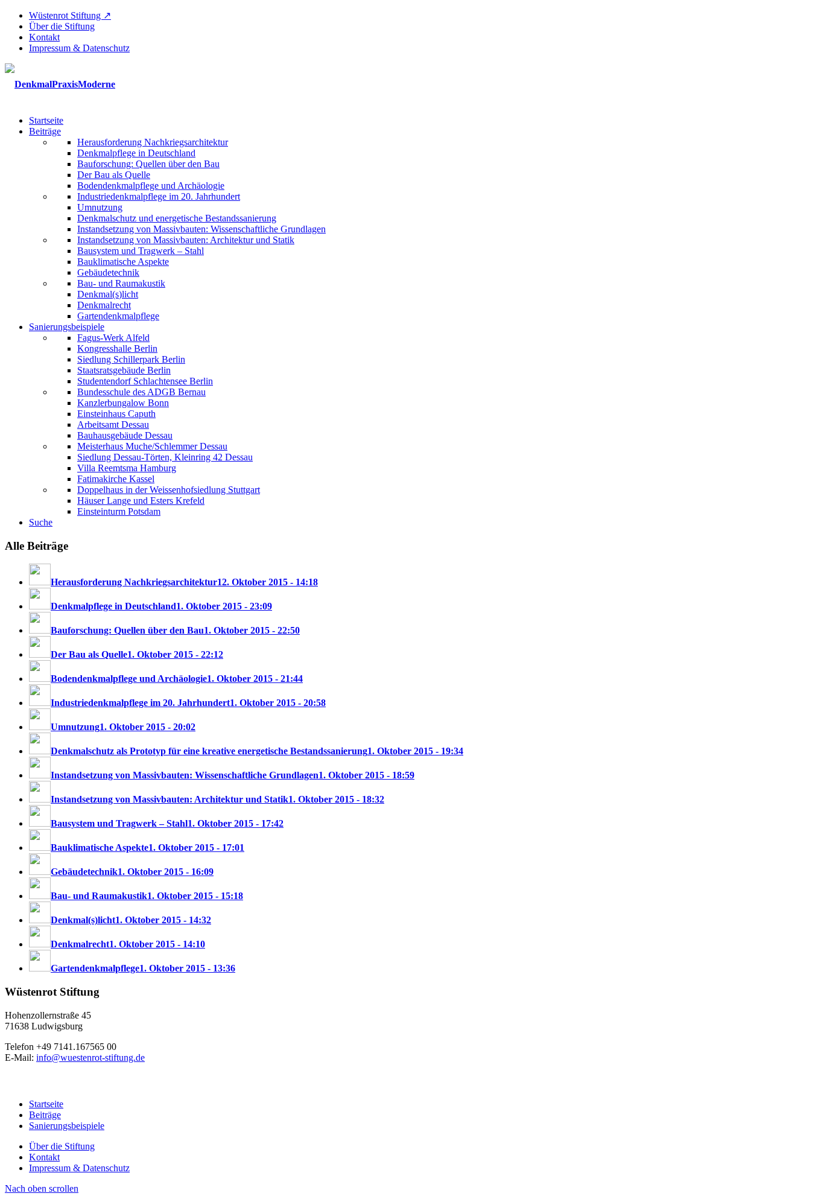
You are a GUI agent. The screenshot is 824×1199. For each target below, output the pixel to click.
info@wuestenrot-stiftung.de (90, 1057)
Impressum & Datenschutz (79, 48)
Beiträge (45, 1115)
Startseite (46, 1104)
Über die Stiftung (62, 26)
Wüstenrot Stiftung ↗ (70, 15)
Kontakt (44, 37)
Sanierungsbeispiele (66, 1126)
